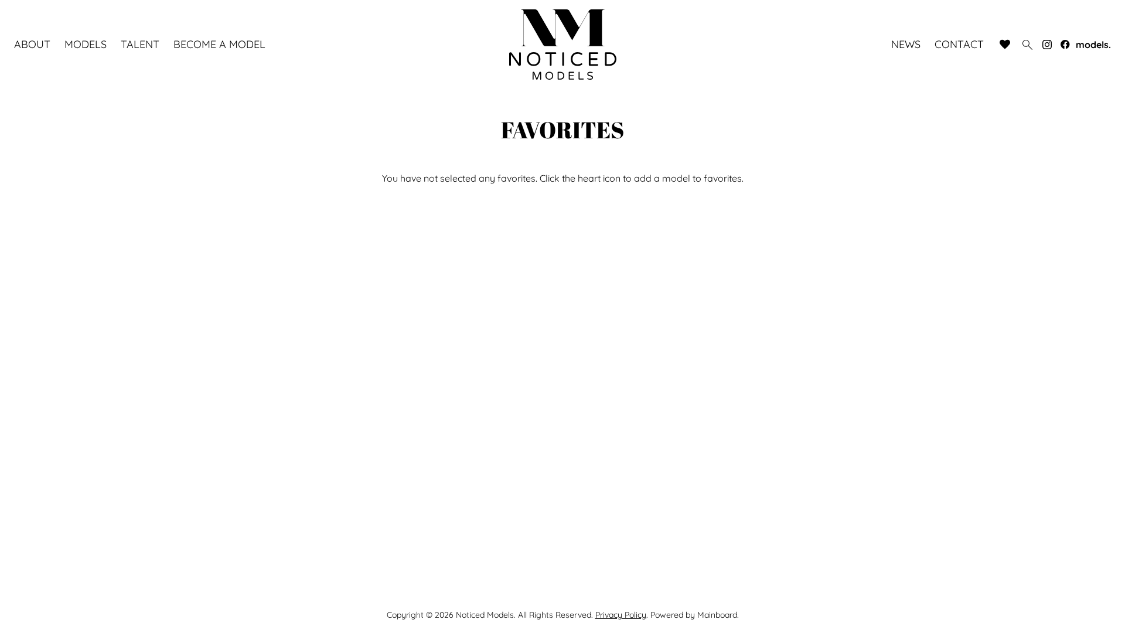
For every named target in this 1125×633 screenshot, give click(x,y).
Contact (959, 44)
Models (85, 44)
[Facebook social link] (1065, 44)
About (32, 44)
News (906, 44)
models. (1093, 44)
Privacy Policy (620, 615)
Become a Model (219, 44)
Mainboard (717, 615)
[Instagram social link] (1047, 44)
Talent (140, 44)
